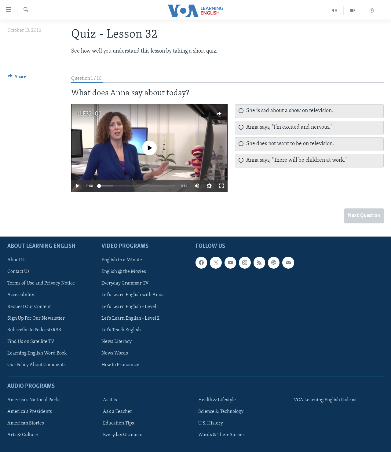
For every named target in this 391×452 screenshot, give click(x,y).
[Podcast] (274, 263)
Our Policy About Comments (36, 364)
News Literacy (116, 341)
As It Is (110, 400)
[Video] (353, 10)
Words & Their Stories (221, 435)
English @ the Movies (123, 272)
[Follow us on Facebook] (201, 263)
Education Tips (118, 423)
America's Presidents (29, 412)
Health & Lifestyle (217, 400)
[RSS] (259, 263)
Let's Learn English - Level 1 (130, 306)
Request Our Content (29, 306)
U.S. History (210, 423)
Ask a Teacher (117, 412)
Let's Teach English (121, 330)
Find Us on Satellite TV (30, 341)
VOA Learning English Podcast (325, 400)
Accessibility (20, 295)
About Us (17, 260)
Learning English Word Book (37, 353)
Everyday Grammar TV (125, 283)
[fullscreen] (221, 186)
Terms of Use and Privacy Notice (41, 283)
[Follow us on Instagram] (244, 263)
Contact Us (18, 272)
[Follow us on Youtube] (230, 263)
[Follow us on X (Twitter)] (215, 263)
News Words (114, 353)
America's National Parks (33, 400)
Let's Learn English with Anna (132, 295)
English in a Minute (121, 260)
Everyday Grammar (123, 435)
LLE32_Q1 (89, 114)
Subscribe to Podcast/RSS (34, 330)
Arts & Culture (22, 435)
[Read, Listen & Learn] (371, 10)
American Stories (25, 423)
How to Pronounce (120, 364)
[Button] (17, 78)
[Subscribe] (288, 263)
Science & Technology (220, 412)
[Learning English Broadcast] (334, 10)
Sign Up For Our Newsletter (36, 318)
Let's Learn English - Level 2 (130, 318)
